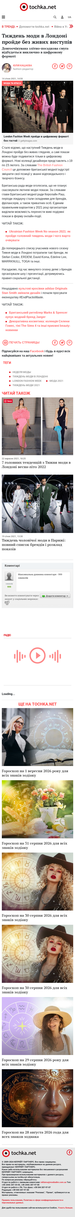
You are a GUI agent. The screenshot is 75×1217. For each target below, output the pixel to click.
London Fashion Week (27, 380)
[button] (62, 17)
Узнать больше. (65, 1208)
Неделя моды (22, 372)
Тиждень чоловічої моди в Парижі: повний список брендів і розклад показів (34, 544)
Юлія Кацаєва (22, 65)
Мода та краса (12, 83)
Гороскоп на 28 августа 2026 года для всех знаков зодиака (35, 1134)
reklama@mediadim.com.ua (53, 1182)
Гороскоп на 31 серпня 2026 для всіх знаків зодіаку (34, 845)
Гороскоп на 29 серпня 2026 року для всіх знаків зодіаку (35, 1062)
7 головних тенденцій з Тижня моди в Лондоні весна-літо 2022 (36, 464)
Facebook (37, 351)
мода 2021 (56, 380)
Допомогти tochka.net (34, 26)
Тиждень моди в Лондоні (30, 376)
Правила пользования (12, 1200)
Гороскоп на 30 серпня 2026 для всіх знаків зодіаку (34, 917)
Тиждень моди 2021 (26, 385)
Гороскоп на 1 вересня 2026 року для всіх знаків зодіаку (35, 773)
